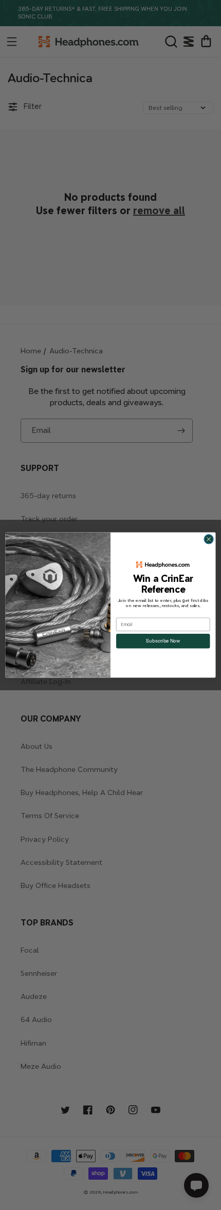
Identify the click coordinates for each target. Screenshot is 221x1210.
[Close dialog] (208, 539)
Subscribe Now (163, 641)
